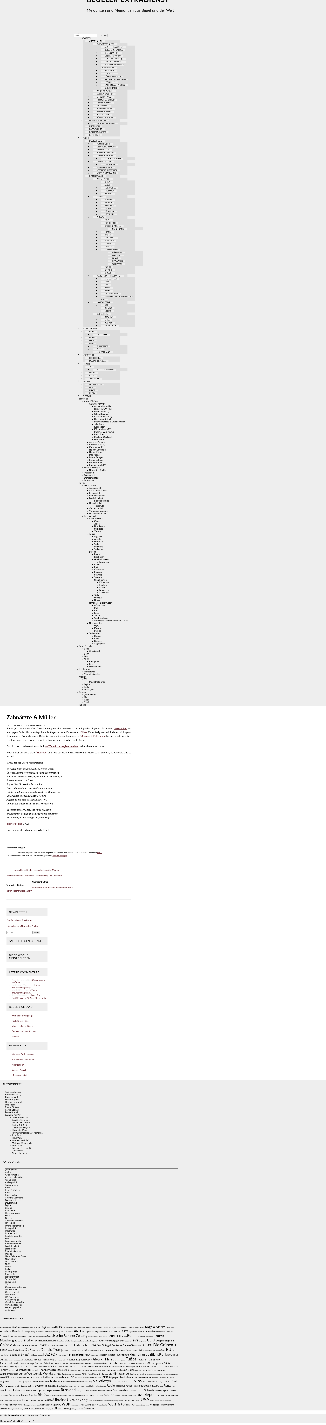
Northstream (129, 1382)
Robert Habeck (13, 1390)
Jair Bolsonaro (73, 1370)
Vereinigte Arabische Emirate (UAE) (111, 621)
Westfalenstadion (75, 1405)
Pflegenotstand (85, 1386)
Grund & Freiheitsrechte (138, 1364)
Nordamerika (103, 302)
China (107, 182)
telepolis (149, 1395)
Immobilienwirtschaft (114, 1367)
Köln (91, 340)
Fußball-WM (154, 1360)
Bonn (92, 338)
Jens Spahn (117, 1370)
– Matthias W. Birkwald (21, 1143)
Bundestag (83, 1341)
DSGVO (81, 1350)
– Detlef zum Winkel (20, 1123)
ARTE (125, 1331)
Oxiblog (58, 1386)
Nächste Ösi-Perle (20, 1021)
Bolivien (109, 323)
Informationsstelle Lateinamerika (109, 422)
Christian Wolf (104, 97)
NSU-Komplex (149, 1382)
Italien (108, 235)
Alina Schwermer (97, 1327)
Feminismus (62, 1355)
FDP (54, 1354)
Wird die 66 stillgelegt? (22, 1016)
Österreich (110, 238)
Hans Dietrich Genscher (24, 1367)
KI (99, 1374)
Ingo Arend (102, 106)
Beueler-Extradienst (17, 1415)
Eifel (99, 349)
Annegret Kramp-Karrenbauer (34, 1332)
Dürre (86, 1350)
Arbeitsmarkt (69, 1332)
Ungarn (108, 273)
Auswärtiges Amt (162, 1332)
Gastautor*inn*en (105, 44)
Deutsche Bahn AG (122, 1345)
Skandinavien (111, 250)
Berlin (58, 1336)
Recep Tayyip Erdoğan (138, 1385)
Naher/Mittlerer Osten (15, 1256)
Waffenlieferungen (48, 1405)
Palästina (64, 1386)
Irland (108, 232)
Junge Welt (26, 1373)
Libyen (51, 1377)
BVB (135, 1340)
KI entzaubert (18, 1065)
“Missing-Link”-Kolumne (93, 736)
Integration (10, 1231)
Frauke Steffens (27, 1360)
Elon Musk (99, 1350)
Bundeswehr (127, 1341)
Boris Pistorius (149, 1336)
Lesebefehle (88, 355)
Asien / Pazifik (103, 179)
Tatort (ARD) (132, 1395)
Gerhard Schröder (44, 1363)
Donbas (66, 1350)
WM (129, 1405)
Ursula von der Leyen (130, 1400)
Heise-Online (35, 876)
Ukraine (108, 270)
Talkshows (124, 1395)
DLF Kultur (36, 1350)
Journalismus (151, 1370)
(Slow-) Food (95, 384)
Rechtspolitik (11, 1272)
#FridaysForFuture (5, 1327)
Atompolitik (10, 1180)
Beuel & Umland (90, 329)
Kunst (92, 390)
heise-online (120, 728)
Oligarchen (13, 1386)
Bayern (50, 1336)
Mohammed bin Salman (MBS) (18, 1382)
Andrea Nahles (139, 1327)
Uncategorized (12, 1292)
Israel (107, 288)
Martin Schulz (82, 1377)
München (30, 1382)
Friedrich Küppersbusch (79, 1359)
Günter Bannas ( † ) (114, 59)
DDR (93, 1345)
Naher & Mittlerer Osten (109, 276)
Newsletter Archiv (106, 123)
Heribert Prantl (84, 1367)
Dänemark (117, 252)
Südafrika (109, 211)
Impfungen (130, 1367)
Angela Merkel (155, 1327)
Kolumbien (142, 1374)
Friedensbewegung (49, 1360)
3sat (35, 1328)
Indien (139, 1366)
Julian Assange (161, 1370)
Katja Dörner (93, 1374)
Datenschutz (95, 129)
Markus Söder (70, 1377)
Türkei (108, 267)
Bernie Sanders (103, 1336)
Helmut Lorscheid (106, 100)
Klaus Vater (110, 73)
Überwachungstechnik (15, 1287)
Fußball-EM (143, 1360)
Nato (53, 1381)
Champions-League (163, 1341)
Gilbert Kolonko (113, 56)
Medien (86, 364)
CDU (151, 1340)
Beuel (92, 332)
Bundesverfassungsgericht (110, 1341)
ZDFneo (60, 1409)
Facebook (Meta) (19, 1354)
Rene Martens (157, 1386)
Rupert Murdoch (53, 1391)
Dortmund (72, 1350)
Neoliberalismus (70, 1382)
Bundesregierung (73, 1341)
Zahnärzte (57, 876)
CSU (71, 1345)
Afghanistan (111, 279)
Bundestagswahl (92, 1341)
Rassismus (120, 1386)
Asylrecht (132, 1332)
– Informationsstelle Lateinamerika (26, 1133)
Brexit (37, 1341)
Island (115, 258)
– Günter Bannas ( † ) (20, 1128)
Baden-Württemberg (16, 1336)
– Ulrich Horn (16, 1151)
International (96, 176)
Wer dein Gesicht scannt (23, 1054)
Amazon (105, 1327)
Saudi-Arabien (111, 294)
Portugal (103, 1386)
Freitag (37, 1360)
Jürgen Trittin (56, 1374)
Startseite (86, 38)
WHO (82, 1405)
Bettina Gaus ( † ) (105, 94)
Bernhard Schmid (93, 1336)
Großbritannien (113, 226)
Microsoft (170, 1377)
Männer (15, 1037)
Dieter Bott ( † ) (112, 53)
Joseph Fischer (140, 1370)
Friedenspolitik (61, 1360)
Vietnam (108, 194)
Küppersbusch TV (113, 76)
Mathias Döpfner (92, 1377)
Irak (106, 285)
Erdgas (145, 1350)
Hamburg (13, 1367)
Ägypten (109, 200)
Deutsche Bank (137, 1345)
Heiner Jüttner (104, 103)
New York (115, 1382)
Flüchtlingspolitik (142, 1354)
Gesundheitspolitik (106, 147)
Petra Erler (110, 82)
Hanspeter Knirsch (114, 62)
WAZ (59, 1405)
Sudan (108, 208)
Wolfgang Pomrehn (158, 1405)
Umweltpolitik (104, 161)
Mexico (108, 311)
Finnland (116, 255)
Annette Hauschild (114, 47)
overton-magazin (45, 1385)
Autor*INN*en (96, 41)
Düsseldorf (93, 1350)
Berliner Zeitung (75, 1336)
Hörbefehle (95, 358)
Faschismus (38, 1355)
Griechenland (97, 1363)
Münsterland (103, 352)
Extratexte (10, 1210)
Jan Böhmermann (83, 1370)
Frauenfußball (18, 1360)
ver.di (152, 1400)
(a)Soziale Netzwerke (26, 1327)
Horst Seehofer (96, 1367)
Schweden (117, 264)
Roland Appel (103, 115)
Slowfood (5, 1395)
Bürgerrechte (11, 1195)
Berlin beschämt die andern (19, 888)
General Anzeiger (27, 1364)
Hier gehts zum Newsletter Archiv (22, 926)
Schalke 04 (133, 1390)
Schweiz (109, 244)
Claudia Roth (33, 1345)
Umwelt (99, 1401)
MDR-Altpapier (111, 1377)
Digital (92, 373)
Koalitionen (134, 1374)
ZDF (54, 1408)
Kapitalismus (66, 1374)
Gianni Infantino (74, 1363)
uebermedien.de (38, 1400)
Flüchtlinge (122, 1354)
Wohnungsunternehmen (140, 1405)
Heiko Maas (37, 1367)
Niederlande (121, 1382)
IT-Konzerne (44, 1370)
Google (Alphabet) (85, 1364)
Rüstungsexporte (81, 1390)
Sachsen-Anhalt (19, 1070)
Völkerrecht (36, 1405)
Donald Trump (52, 1350)
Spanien (108, 247)
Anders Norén (17, 1421)
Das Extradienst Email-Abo (19, 920)
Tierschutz (110, 164)
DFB (144, 1345)
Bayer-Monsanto (42, 1336)
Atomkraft (138, 1332)
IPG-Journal (9, 1370)
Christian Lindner (19, 1345)
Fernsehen (75, 1354)
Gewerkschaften (61, 1363)
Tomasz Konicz (16, 1400)
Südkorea (109, 191)
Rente (168, 1385)
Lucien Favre (58, 1377)
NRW (91, 343)
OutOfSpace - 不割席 (22, 998)
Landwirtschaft (105, 156)
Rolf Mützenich (27, 1390)
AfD (39, 1328)
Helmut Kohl (63, 1367)
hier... (99, 853)
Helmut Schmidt (74, 1367)
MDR (99, 1377)
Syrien (107, 1395)
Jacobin (65, 1370)
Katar (84, 1374)
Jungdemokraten (9, 1374)
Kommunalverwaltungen (155, 1374)
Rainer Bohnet (104, 112)
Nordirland (118, 229)
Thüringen (8, 1400)
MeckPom (36, 995)
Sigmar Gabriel (169, 1391)
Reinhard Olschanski (115, 85)
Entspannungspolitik (133, 1350)
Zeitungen (94, 379)
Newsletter (10, 1259)
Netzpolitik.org (84, 1382)
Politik (86, 138)
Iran (107, 282)
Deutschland (95, 141)
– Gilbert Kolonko (18, 1153)
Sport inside (49, 1395)
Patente (70, 1386)
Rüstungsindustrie (92, 1390)
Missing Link (46, 876)
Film (91, 387)
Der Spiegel (104, 1345)
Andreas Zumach (105, 91)
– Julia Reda (15, 1135)
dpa (78, 1350)
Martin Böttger (104, 109)
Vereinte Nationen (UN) (11, 1405)
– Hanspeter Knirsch (19, 1130)
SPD (42, 1395)
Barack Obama (27, 1336)
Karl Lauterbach (76, 1374)
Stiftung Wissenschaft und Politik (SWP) (84, 1395)
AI (64, 1328)
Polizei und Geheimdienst (23, 1060)
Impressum (94, 135)
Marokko (109, 206)
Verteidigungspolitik (107, 170)
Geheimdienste (9, 1363)
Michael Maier (161, 1377)
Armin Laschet (113, 1331)
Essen (163, 1350)
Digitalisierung (18, 1350)
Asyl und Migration (14, 1177)
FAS (31, 1355)
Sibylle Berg (158, 1390)
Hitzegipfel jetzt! (19, 1075)
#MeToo (16, 1327)
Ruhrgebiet (102, 346)
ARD (77, 1331)
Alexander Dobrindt (84, 1327)
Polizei (98, 1386)
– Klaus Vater (16, 1138)
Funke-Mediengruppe (119, 1360)
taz (139, 1395)
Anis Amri (170, 1328)
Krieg (176, 1374)
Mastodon (94, 126)
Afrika (100, 197)
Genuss (86, 382)
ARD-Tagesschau (88, 1332)
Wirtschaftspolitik (106, 173)
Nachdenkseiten (41, 1382)
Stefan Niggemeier (61, 1395)
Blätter (119, 1336)
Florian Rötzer (107, 1355)
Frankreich (110, 223)
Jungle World (42, 1373)
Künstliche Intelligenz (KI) (20, 1377)
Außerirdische (11, 1185)
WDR (66, 1404)
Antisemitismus (51, 1332)
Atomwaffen (149, 1331)
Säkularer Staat (12, 1277)
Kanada (108, 308)
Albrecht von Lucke (71, 1327)
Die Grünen (163, 1345)
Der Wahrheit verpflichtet (24, 1031)
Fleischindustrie (113, 159)
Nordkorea (110, 188)
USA (106, 305)
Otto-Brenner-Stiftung (25, 1386)
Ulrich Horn (111, 88)
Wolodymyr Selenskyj (15, 1409)
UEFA (50, 1400)
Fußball (87, 396)
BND (125, 1336)
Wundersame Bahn (34, 1408)
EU (168, 1350)
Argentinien (110, 326)
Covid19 (44, 1345)
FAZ (46, 1354)
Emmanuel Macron (114, 1350)
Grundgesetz (155, 1363)
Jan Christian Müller (95, 1370)
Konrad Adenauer (169, 1374)
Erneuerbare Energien (154, 1350)
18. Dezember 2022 (16, 726)
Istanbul (34, 1370)
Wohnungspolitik (13, 1307)
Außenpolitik (103, 144)
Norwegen (117, 261)
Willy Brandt (90, 1405)
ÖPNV (81, 1409)
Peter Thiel (76, 1386)
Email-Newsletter (97, 120)
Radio (92, 376)
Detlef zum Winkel (114, 50)
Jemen (107, 291)
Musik (92, 393)
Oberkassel (102, 335)
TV (90, 367)
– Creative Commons (20, 1120)
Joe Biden (129, 1370)
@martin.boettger (59, 856)
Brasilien (109, 317)
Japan (107, 185)
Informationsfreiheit (14, 1226)
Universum (10, 1295)
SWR (101, 1395)
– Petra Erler (16, 1146)
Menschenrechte (144, 1377)
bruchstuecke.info (48, 1341)
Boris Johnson (141, 1336)
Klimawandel (121, 1373)
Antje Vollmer (61, 1332)
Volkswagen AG (27, 1405)
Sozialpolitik (11, 1279)
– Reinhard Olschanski (20, 1148)
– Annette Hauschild (19, 1117)
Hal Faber (11, 876)
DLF (28, 1350)
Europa (100, 217)
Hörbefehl (10, 1223)
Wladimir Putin (118, 1404)
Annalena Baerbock (12, 1331)
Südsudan (109, 214)
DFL (150, 1345)
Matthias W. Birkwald (115, 79)
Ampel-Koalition (128, 1328)
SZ (112, 1395)
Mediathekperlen (97, 361)
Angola (108, 203)
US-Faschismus (12, 1297)
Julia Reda (109, 71)
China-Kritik (40, 998)
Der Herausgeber (97, 132)
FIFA (87, 1354)
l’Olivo (83, 732)
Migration (4, 1382)
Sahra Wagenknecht (105, 1391)
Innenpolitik (103, 150)
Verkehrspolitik (104, 167)
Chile (107, 320)
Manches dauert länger (22, 1026)
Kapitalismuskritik (13, 1236)
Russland (109, 241)
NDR (60, 1381)
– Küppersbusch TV (19, 1140)
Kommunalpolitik (105, 153)
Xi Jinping (48, 1409)
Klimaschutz (106, 1374)
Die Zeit (10, 1350)
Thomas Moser (164, 1395)
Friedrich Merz (102, 1359)
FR (157, 1354)
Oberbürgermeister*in (162, 1382)
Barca (35, 1336)
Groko (105, 1363)
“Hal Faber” (42, 753)
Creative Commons (14, 1198)
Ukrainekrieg (77, 1400)
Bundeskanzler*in (62, 1341)
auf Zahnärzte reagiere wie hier (61, 746)
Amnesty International (115, 1327)
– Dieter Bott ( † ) (18, 1125)
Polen (107, 220)
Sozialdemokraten (18, 1395)
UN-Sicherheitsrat (109, 1400)
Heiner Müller (14, 824)
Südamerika (102, 314)
